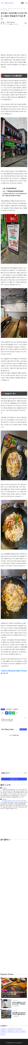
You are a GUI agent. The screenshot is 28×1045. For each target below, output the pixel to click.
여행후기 (5, 8)
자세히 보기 (23, 729)
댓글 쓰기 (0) (14, 779)
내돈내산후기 (11, 1029)
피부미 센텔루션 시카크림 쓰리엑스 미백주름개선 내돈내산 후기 (19, 1003)
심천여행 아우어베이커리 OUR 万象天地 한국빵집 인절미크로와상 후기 (19, 1013)
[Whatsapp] (13, 712)
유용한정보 (10, 1031)
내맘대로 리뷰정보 (8, 3)
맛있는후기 (8, 709)
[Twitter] (10, 712)
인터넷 (17, 1031)
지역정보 (23, 1031)
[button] (22, 3)
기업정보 (4, 799)
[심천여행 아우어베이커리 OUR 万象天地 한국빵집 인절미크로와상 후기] (6, 1014)
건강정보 (4, 788)
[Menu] (2, 3)
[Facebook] (6, 712)
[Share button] (16, 712)
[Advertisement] (14, 40)
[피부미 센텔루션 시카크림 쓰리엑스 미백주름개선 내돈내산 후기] (6, 1003)
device (3, 1034)
